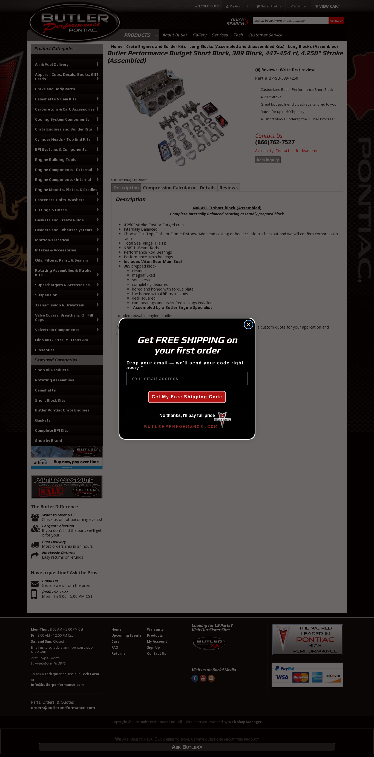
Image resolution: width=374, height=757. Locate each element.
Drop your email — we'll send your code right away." (185, 365)
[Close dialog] (248, 324)
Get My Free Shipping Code (187, 397)
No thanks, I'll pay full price (187, 415)
